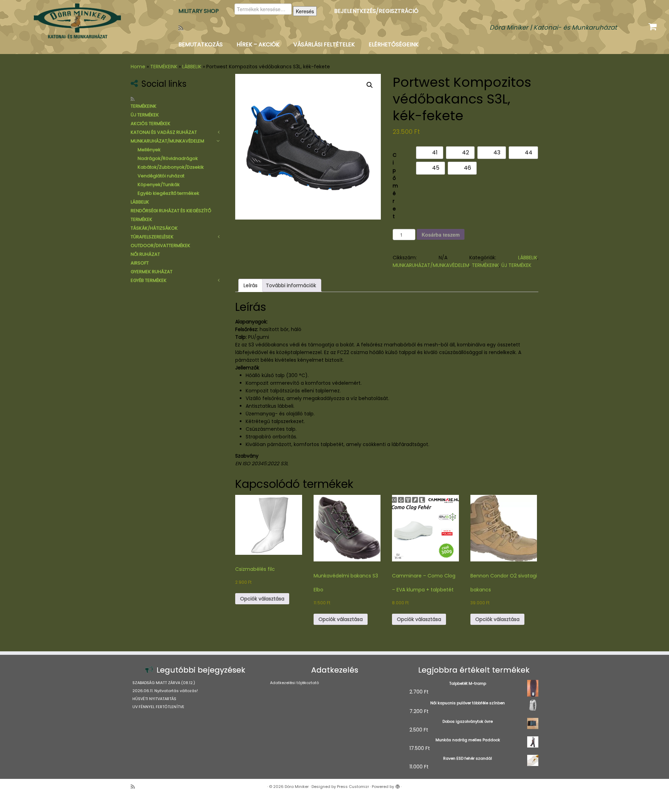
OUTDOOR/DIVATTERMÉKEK (160, 245)
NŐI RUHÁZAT (145, 254)
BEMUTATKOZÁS (200, 44)
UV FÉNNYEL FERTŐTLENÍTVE (158, 707)
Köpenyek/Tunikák (159, 184)
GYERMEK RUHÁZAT (151, 271)
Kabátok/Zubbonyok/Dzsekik (171, 167)
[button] (369, 85)
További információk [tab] (291, 285)
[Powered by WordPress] (397, 785)
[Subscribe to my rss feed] (183, 28)
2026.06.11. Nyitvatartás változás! (165, 690)
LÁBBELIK (191, 66)
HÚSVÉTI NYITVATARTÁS (154, 699)
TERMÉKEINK (163, 66)
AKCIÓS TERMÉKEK (150, 123)
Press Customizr (353, 786)
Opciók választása (262, 598)
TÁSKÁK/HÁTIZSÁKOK (154, 228)
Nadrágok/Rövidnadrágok (168, 158)
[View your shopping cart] (653, 25)
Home (138, 66)
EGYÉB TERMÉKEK (149, 280)
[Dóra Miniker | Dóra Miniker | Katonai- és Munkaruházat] (77, 20)
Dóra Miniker (297, 786)
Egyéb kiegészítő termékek (168, 193)
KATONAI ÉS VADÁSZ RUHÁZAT (164, 132)
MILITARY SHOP (198, 11)
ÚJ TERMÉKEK (145, 115)
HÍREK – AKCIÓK (258, 44)
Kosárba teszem (441, 234)
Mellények (149, 149)
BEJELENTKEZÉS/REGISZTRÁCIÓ (376, 11)
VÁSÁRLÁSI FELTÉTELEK (324, 44)
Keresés (305, 11)
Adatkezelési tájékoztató (294, 682)
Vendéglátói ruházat (161, 176)
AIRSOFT (140, 263)
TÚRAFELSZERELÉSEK (152, 236)
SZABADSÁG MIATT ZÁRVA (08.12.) (163, 682)
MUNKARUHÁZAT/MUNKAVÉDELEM (167, 141)
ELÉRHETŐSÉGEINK (393, 44)
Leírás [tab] (250, 285)
